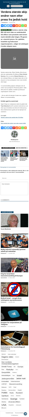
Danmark (17, 356)
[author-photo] (14, 134)
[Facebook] (11, 25)
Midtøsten (4, 387)
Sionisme (18, 395)
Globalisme (14, 372)
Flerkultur (9, 370)
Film (3, 369)
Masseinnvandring (15, 384)
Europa (20, 367)
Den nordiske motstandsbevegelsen (10, 363)
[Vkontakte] (2, 25)
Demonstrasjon (5, 359)
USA (4, 405)
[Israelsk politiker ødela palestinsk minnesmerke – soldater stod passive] (5, 153)
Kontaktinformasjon (9, 412)
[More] (25, 25)
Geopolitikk (6, 372)
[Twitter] (8, 25)
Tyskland (21, 399)
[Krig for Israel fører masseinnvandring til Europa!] (14, 265)
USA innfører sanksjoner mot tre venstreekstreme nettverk (14, 159)
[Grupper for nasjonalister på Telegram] (14, 314)
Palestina (4, 390)
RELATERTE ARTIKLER (8, 148)
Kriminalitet (5, 381)
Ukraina (4, 402)
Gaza (17, 369)
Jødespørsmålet (8, 379)
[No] (27, 4)
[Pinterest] (14, 25)
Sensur (12, 395)
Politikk (4, 393)
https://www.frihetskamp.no (14, 141)
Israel (19, 375)
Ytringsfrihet (11, 404)
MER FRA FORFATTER (21, 148)
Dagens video (7, 357)
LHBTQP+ (4, 384)
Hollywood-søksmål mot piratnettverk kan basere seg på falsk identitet (24, 159)
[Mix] (19, 25)
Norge (15, 387)
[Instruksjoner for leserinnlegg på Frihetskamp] (14, 338)
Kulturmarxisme (15, 381)
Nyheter (3, 8)
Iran (14, 375)
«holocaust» (18, 405)
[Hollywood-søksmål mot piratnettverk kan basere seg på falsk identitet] (24, 153)
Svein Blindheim (6, 229)
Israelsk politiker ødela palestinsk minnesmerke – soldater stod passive (4, 159)
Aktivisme (4, 354)
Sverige (13, 399)
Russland (19, 393)
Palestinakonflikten (12, 390)
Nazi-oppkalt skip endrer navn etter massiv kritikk (13, 123)
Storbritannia (5, 399)
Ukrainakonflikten (14, 402)
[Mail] (14, 143)
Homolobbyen (6, 375)
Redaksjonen (5, 22)
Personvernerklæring (19, 412)
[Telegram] (5, 25)
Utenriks (8, 8)
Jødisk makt (21, 379)
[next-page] (15, 164)
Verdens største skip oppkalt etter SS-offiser (12, 117)
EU (14, 366)
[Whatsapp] (22, 25)
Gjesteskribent (4, 277)
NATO (10, 387)
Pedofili (20, 390)
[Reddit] (16, 25)
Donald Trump (7, 366)
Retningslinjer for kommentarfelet (8, 167)
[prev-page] (13, 164)
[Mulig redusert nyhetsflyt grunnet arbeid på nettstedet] (14, 240)
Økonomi (4, 408)
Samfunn (5, 396)
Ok (8, 6)
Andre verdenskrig (12, 354)
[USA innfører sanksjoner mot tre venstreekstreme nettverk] (14, 153)
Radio (12, 393)
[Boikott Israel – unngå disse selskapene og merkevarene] (14, 289)
